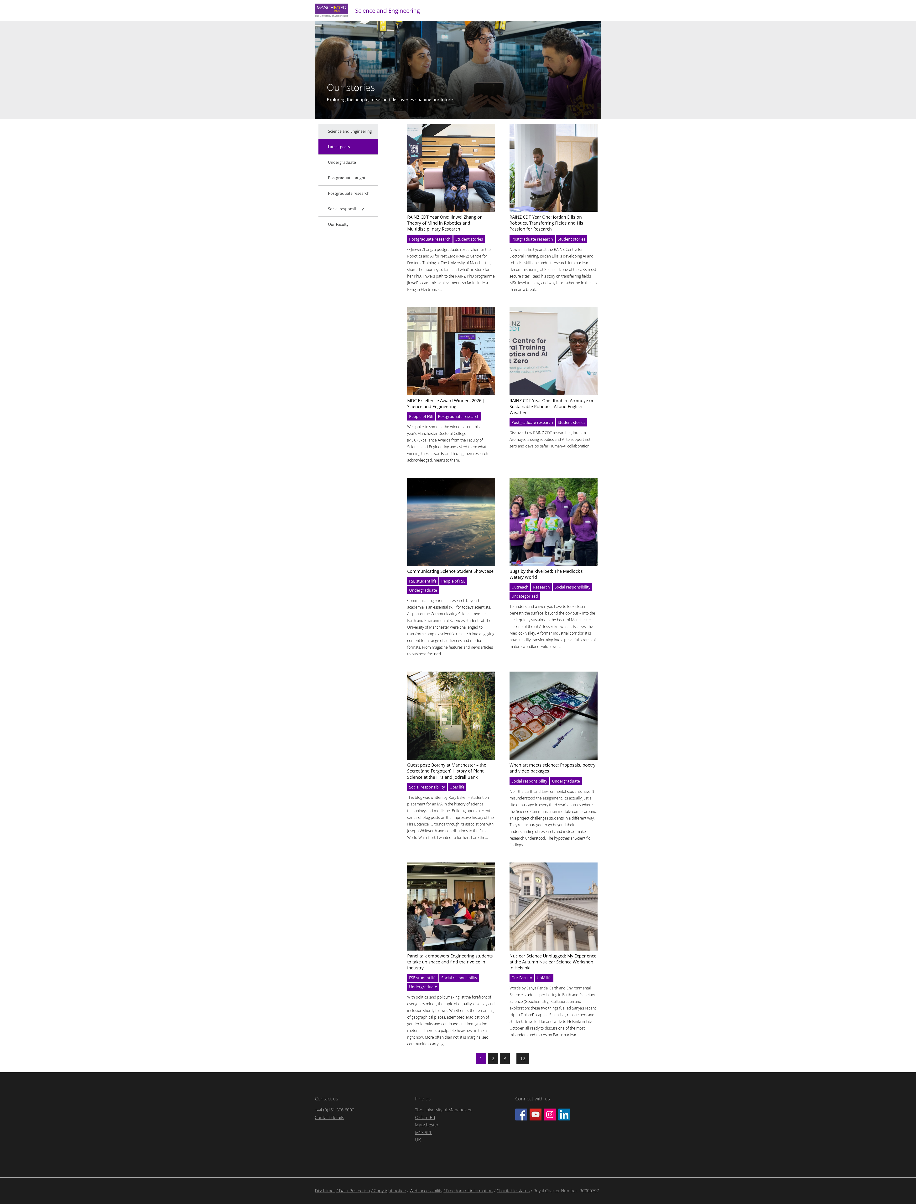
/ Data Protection (353, 1190)
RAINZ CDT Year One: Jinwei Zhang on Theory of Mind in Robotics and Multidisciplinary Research (445, 223)
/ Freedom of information (468, 1190)
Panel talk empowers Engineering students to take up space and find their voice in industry (450, 962)
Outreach (519, 587)
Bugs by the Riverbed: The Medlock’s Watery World (546, 574)
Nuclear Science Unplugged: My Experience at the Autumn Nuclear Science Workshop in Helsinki (553, 962)
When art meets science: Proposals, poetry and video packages (552, 768)
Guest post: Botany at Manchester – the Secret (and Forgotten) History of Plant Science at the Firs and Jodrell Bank (446, 771)
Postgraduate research (430, 239)
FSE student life (423, 581)
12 (522, 1058)
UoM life (457, 787)
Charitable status (513, 1190)
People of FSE (421, 416)
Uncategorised (524, 596)
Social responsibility (572, 587)
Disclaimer (325, 1190)
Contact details (329, 1117)
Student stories (469, 239)
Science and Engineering (387, 10)
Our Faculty (521, 977)
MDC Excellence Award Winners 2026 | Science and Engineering (446, 403)
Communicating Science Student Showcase (450, 571)
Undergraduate (423, 590)
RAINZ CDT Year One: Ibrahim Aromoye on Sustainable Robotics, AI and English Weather (552, 406)
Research (541, 587)
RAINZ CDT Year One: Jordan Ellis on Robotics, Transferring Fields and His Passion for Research (546, 223)
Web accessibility (426, 1190)
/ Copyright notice (388, 1190)
